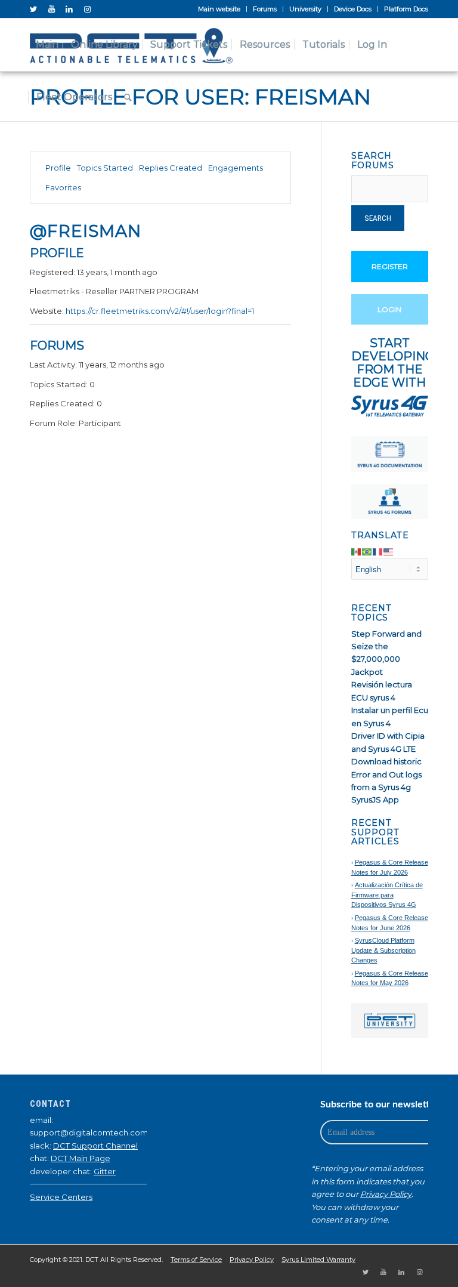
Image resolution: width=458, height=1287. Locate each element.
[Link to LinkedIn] (69, 9)
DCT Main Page (80, 1158)
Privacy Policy (385, 1194)
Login (389, 309)
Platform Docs (406, 9)
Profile (58, 167)
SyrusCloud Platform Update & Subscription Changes (383, 950)
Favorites (63, 187)
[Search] (128, 97)
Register (390, 266)
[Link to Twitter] (33, 9)
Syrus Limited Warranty (318, 1259)
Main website (219, 9)
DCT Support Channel (95, 1145)
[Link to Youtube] (51, 9)
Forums (265, 9)
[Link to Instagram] (87, 9)
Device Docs (353, 9)
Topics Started (105, 167)
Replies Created (170, 167)
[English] (388, 551)
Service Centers (61, 1197)
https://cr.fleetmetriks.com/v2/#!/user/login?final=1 (160, 311)
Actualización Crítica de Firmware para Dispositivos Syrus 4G (387, 894)
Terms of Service (196, 1259)
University (305, 9)
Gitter (105, 1171)
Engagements (235, 167)
